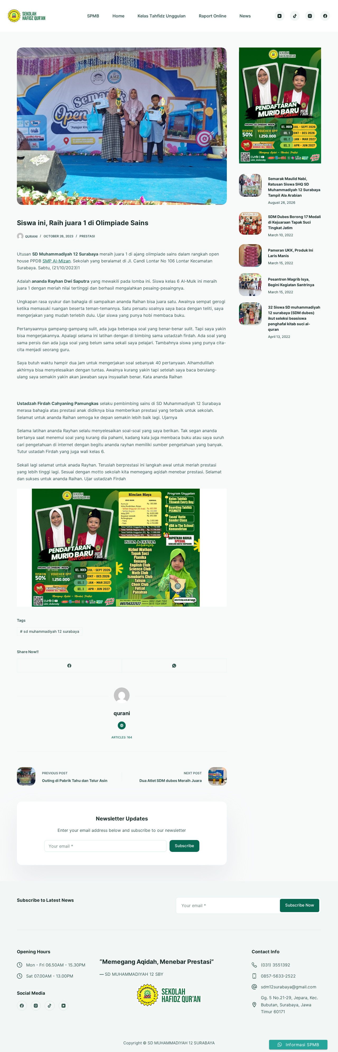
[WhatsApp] (174, 665)
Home (118, 15)
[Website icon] (122, 725)
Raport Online (212, 15)
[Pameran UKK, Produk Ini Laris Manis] (250, 255)
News (245, 15)
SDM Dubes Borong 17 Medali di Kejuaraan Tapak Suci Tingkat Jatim (294, 222)
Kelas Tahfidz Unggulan (162, 15)
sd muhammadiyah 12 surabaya (49, 631)
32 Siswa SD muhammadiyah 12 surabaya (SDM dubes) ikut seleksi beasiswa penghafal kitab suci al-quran (294, 318)
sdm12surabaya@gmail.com (288, 986)
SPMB (93, 15)
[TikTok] (295, 16)
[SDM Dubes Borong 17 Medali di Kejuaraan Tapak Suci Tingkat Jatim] (250, 223)
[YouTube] (280, 16)
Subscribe (184, 845)
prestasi (87, 236)
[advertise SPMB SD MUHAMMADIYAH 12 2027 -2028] (122, 547)
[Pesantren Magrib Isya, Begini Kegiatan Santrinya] (250, 284)
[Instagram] (310, 16)
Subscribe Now (299, 905)
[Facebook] (325, 16)
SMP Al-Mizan (57, 260)
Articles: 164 (121, 737)
